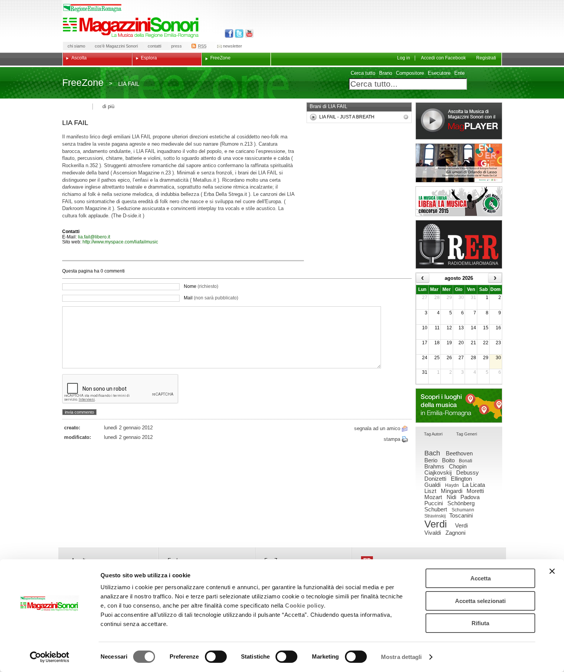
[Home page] (132, 27)
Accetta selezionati (480, 601)
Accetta (480, 578)
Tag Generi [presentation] (466, 434)
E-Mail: (70, 237)
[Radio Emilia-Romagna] (459, 244)
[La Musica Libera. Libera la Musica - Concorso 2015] (459, 201)
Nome (201, 286)
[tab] (433, 434)
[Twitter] (238, 33)
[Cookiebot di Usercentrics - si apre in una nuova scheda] (49, 657)
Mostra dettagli (401, 657)
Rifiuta (480, 623)
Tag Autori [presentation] (433, 434)
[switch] (216, 657)
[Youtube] (247, 33)
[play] (313, 117)
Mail (211, 298)
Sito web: (72, 242)
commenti (114, 271)
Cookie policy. (305, 605)
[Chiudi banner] (552, 571)
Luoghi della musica (459, 405)
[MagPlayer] (459, 121)
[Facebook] (229, 33)
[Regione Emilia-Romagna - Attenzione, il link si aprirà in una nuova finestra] (92, 8)
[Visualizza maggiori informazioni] (406, 117)
